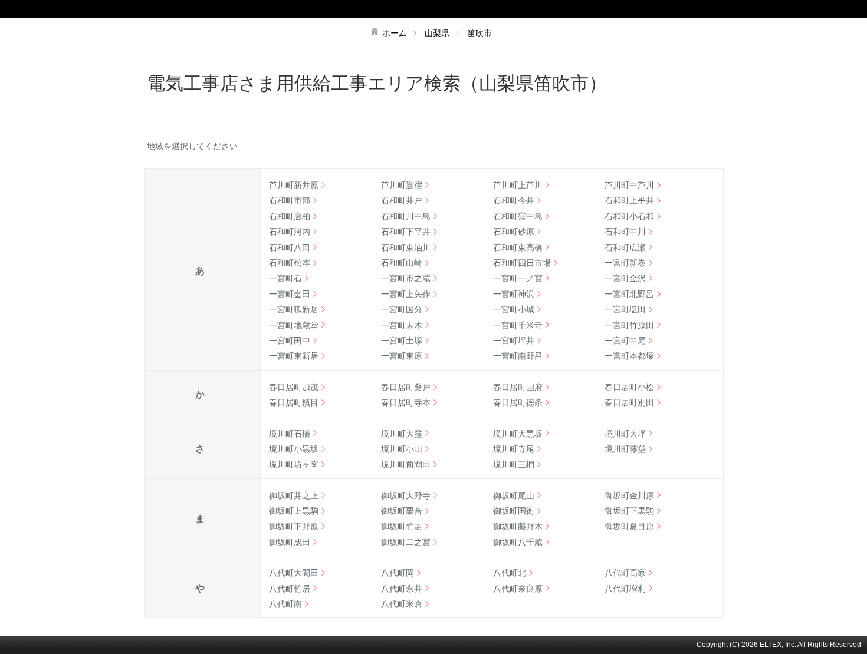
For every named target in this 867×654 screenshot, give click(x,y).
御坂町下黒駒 (629, 511)
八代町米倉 (401, 604)
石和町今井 (513, 200)
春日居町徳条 (518, 402)
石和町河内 (289, 231)
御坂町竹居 (401, 526)
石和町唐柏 (289, 216)
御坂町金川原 (629, 495)
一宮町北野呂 (629, 294)
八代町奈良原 (518, 588)
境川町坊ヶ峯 (293, 464)
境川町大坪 (625, 433)
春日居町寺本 (406, 402)
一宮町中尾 (625, 340)
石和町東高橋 (518, 247)
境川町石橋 (289, 433)
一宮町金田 (289, 294)
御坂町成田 (289, 542)
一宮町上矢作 (406, 294)
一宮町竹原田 (629, 325)
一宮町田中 (289, 340)
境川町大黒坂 (518, 433)
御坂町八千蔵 (518, 542)
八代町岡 (397, 572)
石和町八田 (289, 247)
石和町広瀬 (625, 247)
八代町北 (509, 572)
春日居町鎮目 (293, 402)
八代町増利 (625, 588)
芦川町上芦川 (518, 185)
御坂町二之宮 (406, 542)
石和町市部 (289, 200)
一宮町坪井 (513, 340)
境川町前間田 (406, 464)
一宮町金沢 (625, 278)
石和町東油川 (406, 247)
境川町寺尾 (513, 449)
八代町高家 (625, 572)
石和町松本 (289, 262)
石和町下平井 (406, 231)
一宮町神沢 (513, 294)
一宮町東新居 (293, 356)
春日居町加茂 (293, 387)
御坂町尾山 (513, 495)
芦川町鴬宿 (401, 185)
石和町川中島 (406, 216)
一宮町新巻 (625, 262)
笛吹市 (479, 33)
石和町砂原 (513, 231)
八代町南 (285, 604)
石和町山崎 (401, 262)
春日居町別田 (629, 402)
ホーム (394, 33)
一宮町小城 (513, 309)
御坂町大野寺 (406, 495)
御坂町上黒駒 (293, 511)
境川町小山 (401, 449)
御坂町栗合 (401, 511)
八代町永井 (401, 588)
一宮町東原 (401, 356)
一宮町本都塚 (629, 356)
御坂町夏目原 (629, 526)
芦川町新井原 (293, 185)
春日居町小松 (629, 387)
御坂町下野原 (293, 526)
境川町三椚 (513, 464)
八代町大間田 (293, 572)
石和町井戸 (401, 200)
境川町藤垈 (625, 449)
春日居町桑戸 (406, 387)
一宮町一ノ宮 (518, 278)
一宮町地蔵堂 (293, 325)
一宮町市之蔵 (406, 278)
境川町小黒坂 (293, 449)
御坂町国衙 (513, 511)
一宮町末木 (401, 325)
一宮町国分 (401, 309)
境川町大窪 (401, 433)
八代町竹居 (289, 588)
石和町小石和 (629, 216)
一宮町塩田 (625, 309)
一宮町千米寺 (518, 325)
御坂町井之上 (293, 495)
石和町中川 (625, 231)
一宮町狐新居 (293, 309)
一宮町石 (285, 278)
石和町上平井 (629, 200)
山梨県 (437, 33)
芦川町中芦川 (629, 185)
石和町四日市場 (522, 262)
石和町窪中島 (518, 216)
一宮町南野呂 (518, 356)
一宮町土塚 (401, 340)
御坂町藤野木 (518, 526)
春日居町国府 (518, 387)
